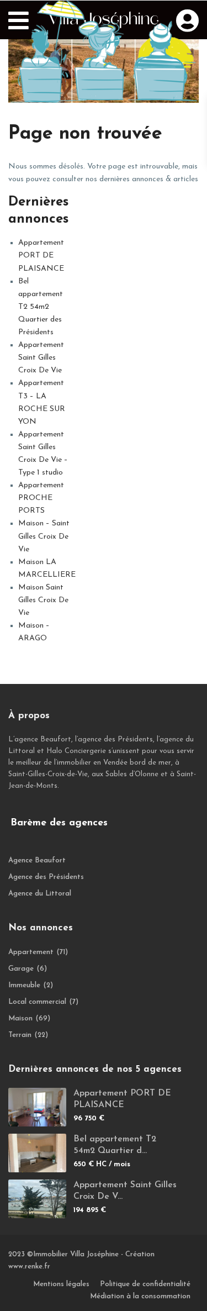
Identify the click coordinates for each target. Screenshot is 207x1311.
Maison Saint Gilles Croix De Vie (43, 600)
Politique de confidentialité (145, 1284)
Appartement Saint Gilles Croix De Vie (41, 358)
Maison (20, 1018)
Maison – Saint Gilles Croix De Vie (44, 536)
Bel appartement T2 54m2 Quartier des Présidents (40, 306)
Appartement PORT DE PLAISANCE (41, 255)
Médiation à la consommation (140, 1296)
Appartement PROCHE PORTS (41, 498)
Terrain (19, 1035)
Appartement (31, 952)
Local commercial (37, 1001)
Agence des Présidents (46, 877)
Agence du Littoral (39, 893)
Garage (21, 968)
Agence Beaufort (37, 860)
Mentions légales (61, 1284)
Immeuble (24, 985)
